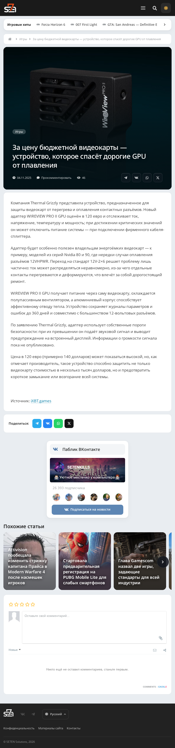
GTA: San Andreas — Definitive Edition (137, 24)
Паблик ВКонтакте (81, 449)
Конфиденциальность (19, 728)
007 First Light (86, 24)
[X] (157, 177)
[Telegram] (125, 177)
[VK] (136, 177)
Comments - (155, 686)
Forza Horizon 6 (53, 24)
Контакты (73, 728)
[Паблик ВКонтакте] (57, 449)
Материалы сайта (50, 728)
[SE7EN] (10, 8)
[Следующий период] (163, 562)
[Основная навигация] (143, 8)
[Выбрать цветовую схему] (166, 8)
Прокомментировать (56, 178)
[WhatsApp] (147, 177)
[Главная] (11, 39)
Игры (23, 39)
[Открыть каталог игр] (162, 25)
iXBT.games (41, 400)
